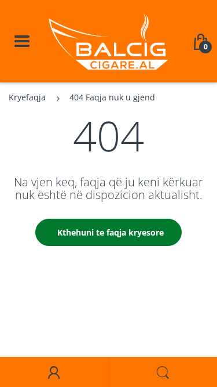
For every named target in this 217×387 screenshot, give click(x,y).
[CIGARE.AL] (108, 40)
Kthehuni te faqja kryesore (110, 232)
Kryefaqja (27, 97)
